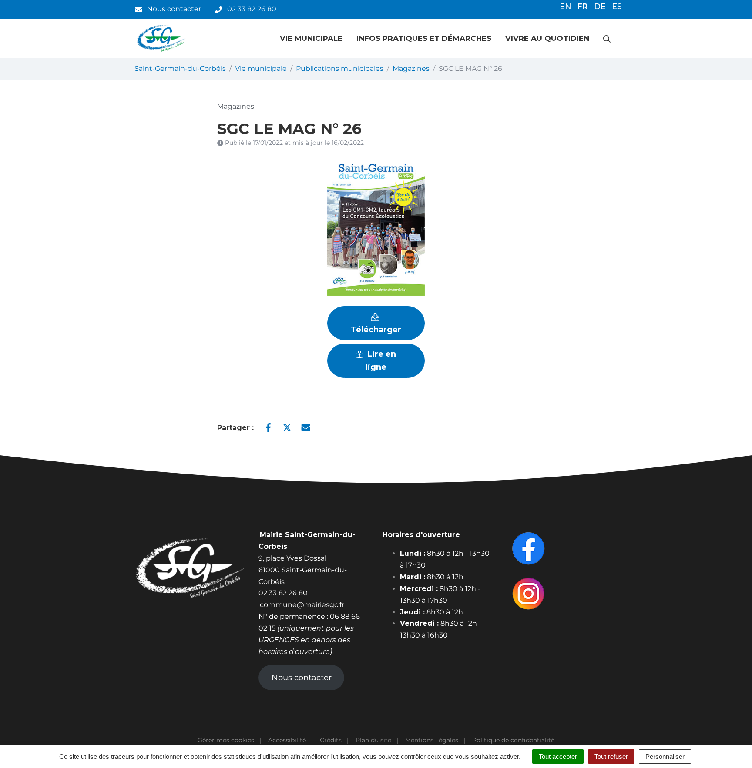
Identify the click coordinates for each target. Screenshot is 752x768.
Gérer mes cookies (226, 740)
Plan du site (373, 740)
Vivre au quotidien (547, 38)
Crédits (331, 740)
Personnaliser (665, 756)
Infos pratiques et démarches (423, 38)
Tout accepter (558, 756)
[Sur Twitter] (287, 427)
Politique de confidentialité (513, 740)
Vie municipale (311, 38)
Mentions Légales (431, 740)
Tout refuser (611, 756)
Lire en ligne (380, 360)
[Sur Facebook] (268, 427)
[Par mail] (305, 427)
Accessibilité (287, 740)
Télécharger (376, 329)
